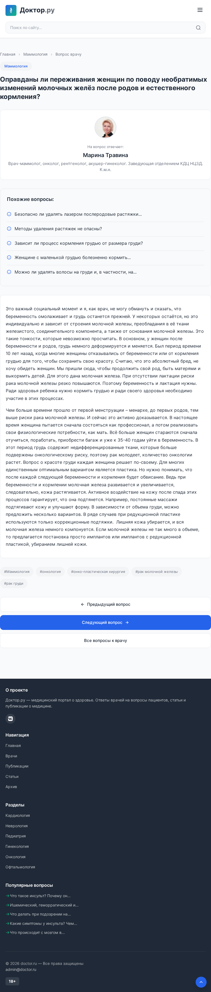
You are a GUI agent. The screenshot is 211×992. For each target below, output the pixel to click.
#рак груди (13, 583)
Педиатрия (15, 836)
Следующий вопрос (102, 622)
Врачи (11, 756)
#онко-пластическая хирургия (98, 571)
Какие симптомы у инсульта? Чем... (43, 923)
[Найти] (198, 28)
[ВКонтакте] (10, 719)
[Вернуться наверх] (201, 982)
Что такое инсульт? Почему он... (40, 895)
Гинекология (17, 846)
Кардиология (17, 815)
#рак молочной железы (156, 571)
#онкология (50, 571)
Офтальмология (20, 867)
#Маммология (16, 571)
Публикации (16, 766)
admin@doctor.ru (20, 969)
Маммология (35, 54)
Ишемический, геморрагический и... (44, 905)
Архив (11, 786)
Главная (7, 54)
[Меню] (200, 10)
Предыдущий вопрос (109, 604)
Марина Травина (105, 155)
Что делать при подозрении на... (40, 914)
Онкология (15, 856)
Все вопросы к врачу (105, 640)
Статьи (11, 776)
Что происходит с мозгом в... (37, 932)
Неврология (16, 825)
